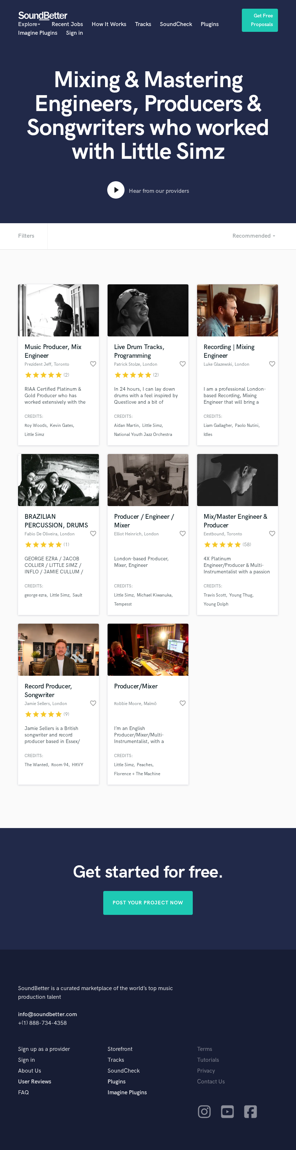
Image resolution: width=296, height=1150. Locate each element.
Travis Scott (215, 595)
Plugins (210, 24)
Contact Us (211, 1081)
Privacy (206, 1071)
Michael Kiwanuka (154, 595)
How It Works (109, 24)
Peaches (144, 765)
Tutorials (208, 1060)
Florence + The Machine (137, 774)
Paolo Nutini (246, 425)
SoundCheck (176, 24)
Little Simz (34, 434)
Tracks (143, 24)
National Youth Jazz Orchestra (143, 434)
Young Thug (240, 595)
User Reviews (34, 1081)
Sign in (74, 33)
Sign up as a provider (44, 1049)
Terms (204, 1049)
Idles (208, 434)
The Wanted (36, 765)
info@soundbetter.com (47, 1014)
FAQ (23, 1092)
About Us (29, 1071)
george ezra (36, 595)
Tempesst (123, 604)
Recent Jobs (67, 24)
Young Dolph (216, 604)
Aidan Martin (126, 425)
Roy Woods (36, 425)
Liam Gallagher (218, 425)
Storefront (120, 1049)
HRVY (77, 765)
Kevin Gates (61, 425)
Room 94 (60, 765)
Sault (77, 595)
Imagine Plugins (37, 33)
